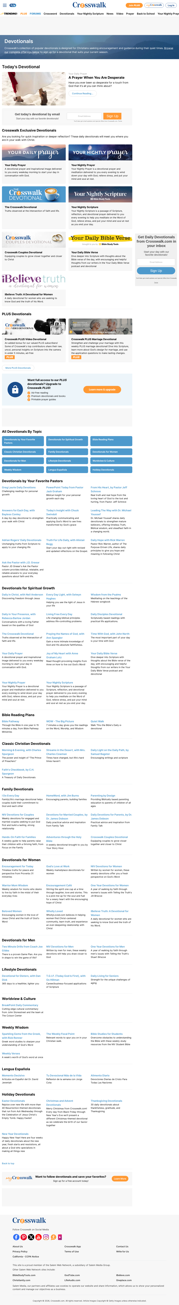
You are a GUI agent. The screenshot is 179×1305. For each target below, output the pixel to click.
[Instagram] (46, 1237)
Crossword (50, 13)
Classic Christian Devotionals (20, 451)
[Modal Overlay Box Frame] (67, 117)
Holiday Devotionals (103, 469)
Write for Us (122, 1251)
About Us (18, 1246)
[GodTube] (61, 1237)
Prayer (130, 13)
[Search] (12, 5)
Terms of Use (71, 1251)
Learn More (120, 1178)
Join (134, 5)
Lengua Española (57, 469)
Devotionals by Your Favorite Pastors (19, 441)
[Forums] (53, 1237)
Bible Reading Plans (103, 439)
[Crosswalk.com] (89, 5)
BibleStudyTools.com (24, 1275)
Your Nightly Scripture (90, 13)
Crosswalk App (72, 1246)
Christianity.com (21, 1280)
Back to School (146, 13)
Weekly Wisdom (12, 469)
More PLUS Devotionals (18, 367)
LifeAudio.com (72, 1280)
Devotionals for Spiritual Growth (65, 439)
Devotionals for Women (105, 451)
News (110, 13)
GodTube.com (72, 1275)
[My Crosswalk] (154, 5)
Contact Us (122, 1246)
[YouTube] (38, 1237)
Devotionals (67, 13)
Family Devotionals (58, 451)
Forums (35, 13)
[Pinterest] (24, 1237)
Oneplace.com (124, 1280)
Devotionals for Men (15, 460)
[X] (31, 1237)
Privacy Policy (20, 1251)
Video (119, 13)
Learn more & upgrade (102, 389)
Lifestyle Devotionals (59, 460)
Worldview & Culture (103, 460)
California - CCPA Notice (26, 1256)
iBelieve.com (123, 1275)
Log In (171, 5)
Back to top (8, 1163)
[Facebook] (16, 1237)
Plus (23, 13)
